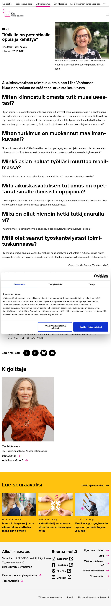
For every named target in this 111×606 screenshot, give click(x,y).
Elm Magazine (60, 3)
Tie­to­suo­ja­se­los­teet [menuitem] (50, 597)
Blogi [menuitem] (70, 597)
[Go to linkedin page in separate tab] (35, 353)
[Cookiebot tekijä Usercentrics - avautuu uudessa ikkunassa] (96, 276)
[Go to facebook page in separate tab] (26, 353)
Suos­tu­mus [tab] (19, 284)
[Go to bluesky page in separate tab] (43, 353)
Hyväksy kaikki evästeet (90, 327)
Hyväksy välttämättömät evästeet (55, 327)
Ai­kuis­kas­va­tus (43, 3)
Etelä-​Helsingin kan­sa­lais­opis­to (85, 3)
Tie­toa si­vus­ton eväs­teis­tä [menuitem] (93, 597)
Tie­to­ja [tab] (92, 284)
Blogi (5, 29)
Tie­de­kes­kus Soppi (24, 3)
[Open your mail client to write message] (52, 353)
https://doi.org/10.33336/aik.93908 (25, 338)
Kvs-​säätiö (7, 3)
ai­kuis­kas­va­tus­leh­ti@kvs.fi (17, 566)
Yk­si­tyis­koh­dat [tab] (55, 284)
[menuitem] (96, 550)
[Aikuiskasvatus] (13, 12)
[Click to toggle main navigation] (107, 14)
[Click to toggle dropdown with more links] (104, 4)
